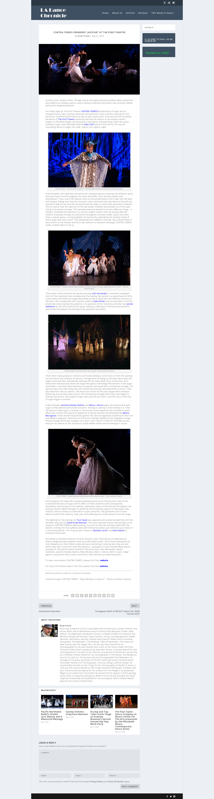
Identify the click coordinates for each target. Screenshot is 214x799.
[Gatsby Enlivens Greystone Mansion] (77, 701)
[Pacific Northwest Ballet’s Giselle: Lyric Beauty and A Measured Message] (52, 701)
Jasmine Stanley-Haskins (72, 405)
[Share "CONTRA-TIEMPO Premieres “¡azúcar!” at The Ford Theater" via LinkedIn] (95, 595)
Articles (130, 13)
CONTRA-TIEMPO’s (90, 111)
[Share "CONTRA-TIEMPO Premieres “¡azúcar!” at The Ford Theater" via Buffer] (99, 595)
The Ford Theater (66, 119)
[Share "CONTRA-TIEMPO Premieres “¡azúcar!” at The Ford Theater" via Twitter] (77, 595)
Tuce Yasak (81, 520)
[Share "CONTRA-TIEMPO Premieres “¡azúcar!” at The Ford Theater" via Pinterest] (90, 595)
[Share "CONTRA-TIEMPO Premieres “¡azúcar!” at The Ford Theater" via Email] (108, 595)
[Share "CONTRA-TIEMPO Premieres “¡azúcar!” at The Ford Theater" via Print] (113, 595)
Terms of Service (115, 781)
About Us (117, 13)
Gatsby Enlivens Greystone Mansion (77, 713)
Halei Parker (99, 301)
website (104, 566)
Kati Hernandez (99, 293)
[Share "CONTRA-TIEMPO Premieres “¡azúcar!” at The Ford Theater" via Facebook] (73, 595)
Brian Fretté (84, 36)
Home (105, 13)
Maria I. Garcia (96, 405)
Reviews (143, 13)
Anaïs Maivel (118, 530)
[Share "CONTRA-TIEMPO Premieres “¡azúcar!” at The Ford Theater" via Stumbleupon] (104, 595)
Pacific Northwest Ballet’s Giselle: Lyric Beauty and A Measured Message (52, 715)
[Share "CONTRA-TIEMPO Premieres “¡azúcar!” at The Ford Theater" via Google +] (81, 595)
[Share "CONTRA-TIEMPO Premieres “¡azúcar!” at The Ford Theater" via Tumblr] (86, 595)
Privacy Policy (96, 781)
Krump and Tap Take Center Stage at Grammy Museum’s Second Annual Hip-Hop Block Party (100, 717)
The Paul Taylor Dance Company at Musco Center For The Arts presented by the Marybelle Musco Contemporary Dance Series (126, 720)
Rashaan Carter (100, 530)
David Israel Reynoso (77, 522)
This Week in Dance (162, 13)
